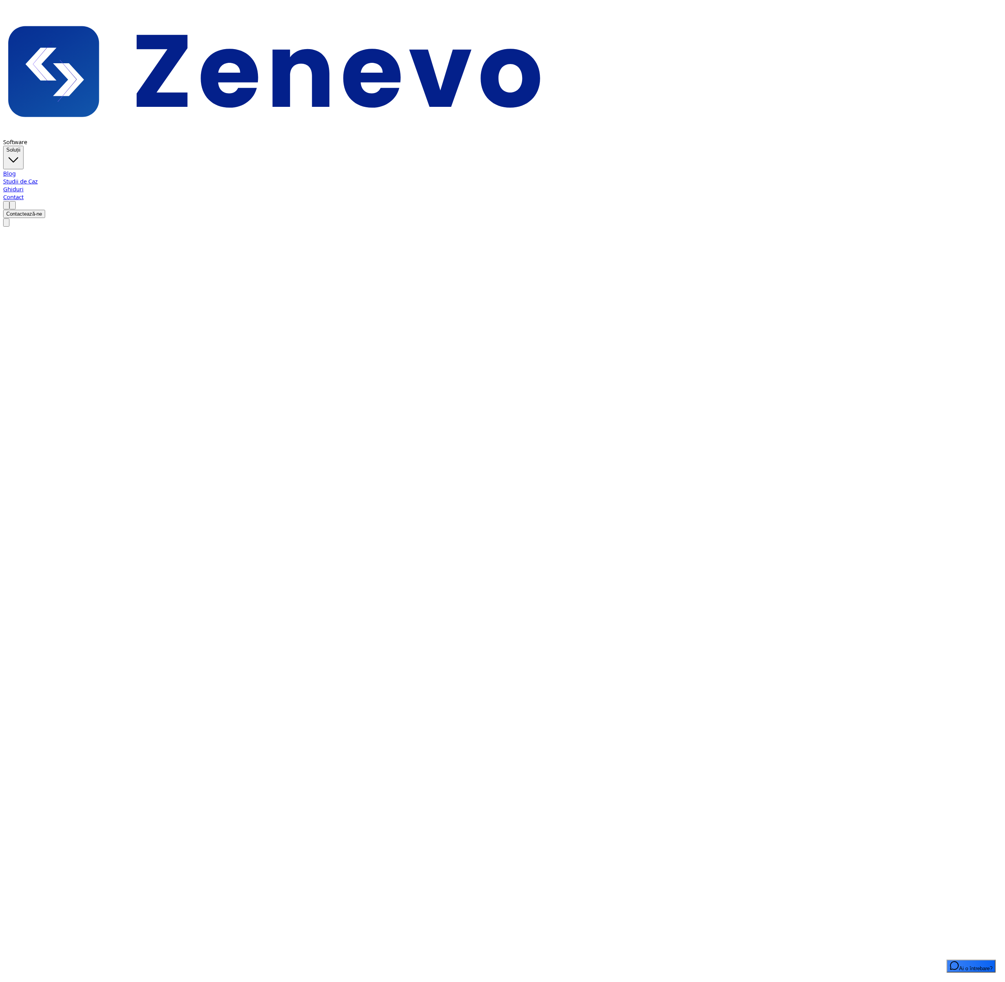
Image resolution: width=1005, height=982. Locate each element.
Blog (9, 173)
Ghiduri (13, 189)
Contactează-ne (24, 214)
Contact (13, 197)
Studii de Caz (20, 181)
